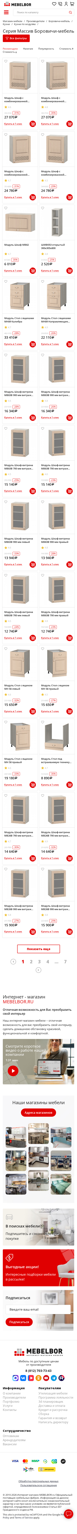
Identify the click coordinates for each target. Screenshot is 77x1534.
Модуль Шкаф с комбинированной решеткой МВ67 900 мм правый (55, 99)
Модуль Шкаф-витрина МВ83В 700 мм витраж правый (55, 466)
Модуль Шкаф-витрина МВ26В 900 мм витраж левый (18, 907)
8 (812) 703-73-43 (38, 1370)
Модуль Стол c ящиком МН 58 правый (55, 687)
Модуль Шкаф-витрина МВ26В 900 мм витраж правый (55, 907)
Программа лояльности (55, 1397)
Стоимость (65, 49)
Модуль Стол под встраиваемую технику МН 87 (55, 760)
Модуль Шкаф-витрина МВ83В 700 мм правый (55, 613)
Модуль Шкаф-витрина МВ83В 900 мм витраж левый (18, 393)
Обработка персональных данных (38, 1481)
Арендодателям (14, 1440)
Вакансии (10, 1444)
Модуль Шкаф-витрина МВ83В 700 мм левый (18, 613)
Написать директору (53, 1422)
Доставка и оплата (51, 1406)
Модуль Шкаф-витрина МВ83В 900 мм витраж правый (55, 393)
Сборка (43, 1414)
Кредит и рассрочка (52, 1410)
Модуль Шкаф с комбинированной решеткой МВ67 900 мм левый (18, 99)
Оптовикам (11, 1436)
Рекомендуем (10, 49)
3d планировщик (50, 1402)
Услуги (8, 1406)
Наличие (28, 49)
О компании (12, 1393)
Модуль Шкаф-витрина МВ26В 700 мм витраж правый (55, 834)
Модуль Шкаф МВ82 (16, 244)
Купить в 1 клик (13, 124)
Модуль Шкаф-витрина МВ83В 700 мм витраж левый (18, 466)
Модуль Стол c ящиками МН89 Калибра (19, 319)
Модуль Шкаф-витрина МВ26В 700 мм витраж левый (18, 834)
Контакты (9, 1410)
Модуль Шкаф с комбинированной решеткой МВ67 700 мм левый (55, 173)
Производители (14, 1397)
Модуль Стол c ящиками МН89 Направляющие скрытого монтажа (56, 319)
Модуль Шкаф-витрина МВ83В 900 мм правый (55, 540)
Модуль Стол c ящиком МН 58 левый (18, 687)
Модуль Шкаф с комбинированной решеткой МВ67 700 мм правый (18, 173)
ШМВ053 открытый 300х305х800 (53, 246)
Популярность (46, 49)
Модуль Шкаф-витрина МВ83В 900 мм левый (18, 540)
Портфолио (11, 1402)
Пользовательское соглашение (38, 1485)
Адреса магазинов (38, 1113)
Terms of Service (24, 1517)
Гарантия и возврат (52, 1418)
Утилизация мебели (52, 1393)
